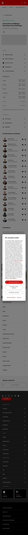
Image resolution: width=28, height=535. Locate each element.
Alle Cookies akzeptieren (14, 282)
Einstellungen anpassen (14, 292)
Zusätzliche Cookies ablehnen (14, 287)
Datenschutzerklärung (17, 259)
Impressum (19, 297)
